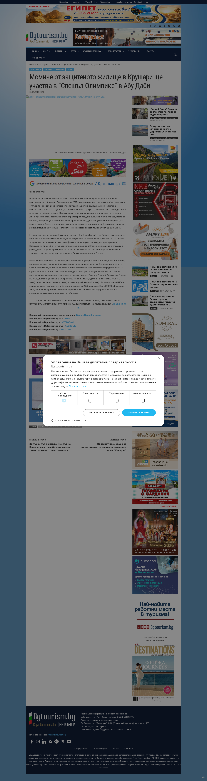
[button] (68, 420)
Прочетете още (78, 386)
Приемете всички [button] (139, 412)
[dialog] (103, 390)
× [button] (159, 358)
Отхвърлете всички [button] (101, 412)
